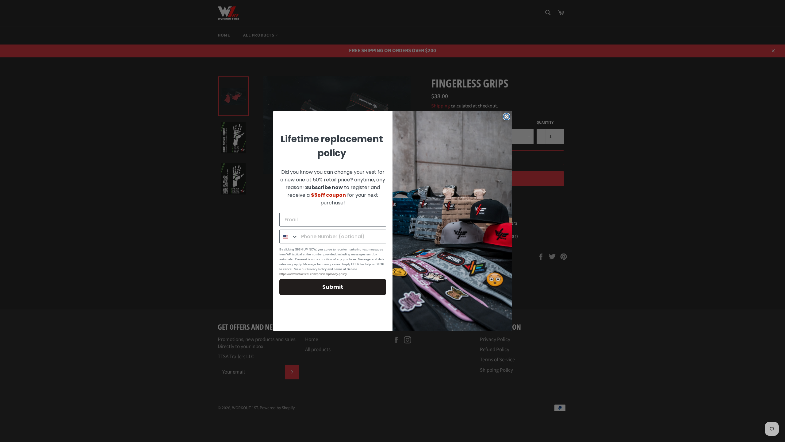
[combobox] (289, 236)
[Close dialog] (507, 117)
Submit (332, 287)
